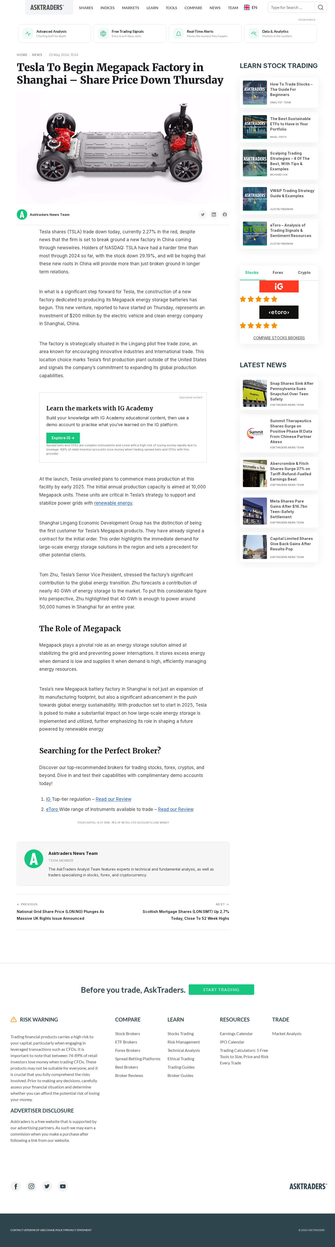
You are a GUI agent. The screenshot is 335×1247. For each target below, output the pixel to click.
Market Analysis (287, 1033)
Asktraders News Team (50, 214)
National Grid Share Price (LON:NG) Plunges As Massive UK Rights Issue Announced (60, 911)
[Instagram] (31, 1186)
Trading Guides (181, 1066)
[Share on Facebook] (224, 214)
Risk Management (184, 1041)
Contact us (18, 1230)
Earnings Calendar (236, 1033)
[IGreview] (259, 299)
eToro (52, 809)
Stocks (252, 272)
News (215, 7)
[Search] (321, 7)
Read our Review (113, 799)
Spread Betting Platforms (137, 1058)
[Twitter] (47, 1186)
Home (22, 55)
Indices (107, 7)
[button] (251, 7)
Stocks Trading (181, 1033)
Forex (278, 272)
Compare (193, 7)
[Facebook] (15, 1186)
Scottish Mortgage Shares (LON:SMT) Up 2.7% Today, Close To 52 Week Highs (186, 911)
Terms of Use (36, 1230)
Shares (86, 7)
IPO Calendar (232, 1041)
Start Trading (221, 989)
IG (49, 799)
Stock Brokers (127, 1033)
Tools (171, 7)
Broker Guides (180, 1075)
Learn (152, 7)
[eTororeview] (259, 325)
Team (233, 7)
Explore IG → (63, 438)
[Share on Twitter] (202, 214)
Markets (130, 7)
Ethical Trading (181, 1058)
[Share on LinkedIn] (213, 214)
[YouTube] (63, 1186)
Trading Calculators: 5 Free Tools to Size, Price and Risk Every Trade (244, 1056)
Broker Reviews (129, 1075)
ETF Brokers (126, 1041)
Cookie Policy (55, 1230)
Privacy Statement (78, 1230)
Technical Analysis (184, 1050)
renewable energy (113, 503)
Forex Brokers (127, 1050)
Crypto (304, 272)
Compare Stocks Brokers (279, 338)
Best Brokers (126, 1066)
